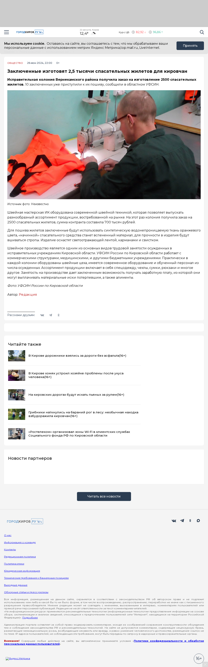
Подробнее (30, 617)
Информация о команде (20, 542)
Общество (15, 63)
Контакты (10, 549)
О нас (7, 535)
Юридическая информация (22, 570)
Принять (190, 46)
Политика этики (14, 563)
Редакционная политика (20, 556)
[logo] (24, 522)
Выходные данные (15, 585)
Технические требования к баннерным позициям (36, 577)
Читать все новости (104, 496)
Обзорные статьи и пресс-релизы (26, 592)
